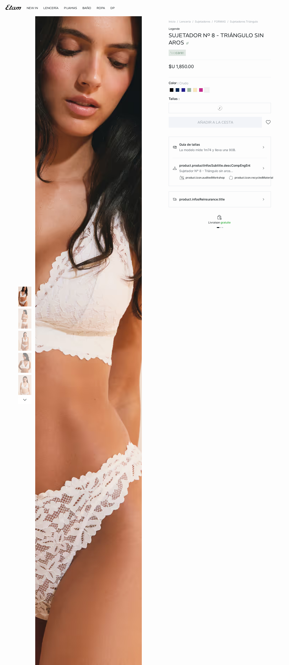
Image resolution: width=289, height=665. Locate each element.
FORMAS (220, 21)
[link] (32, 8)
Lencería (185, 21)
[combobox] (220, 108)
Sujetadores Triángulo (244, 21)
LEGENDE (174, 28)
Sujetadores (202, 21)
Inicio (172, 21)
